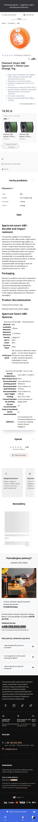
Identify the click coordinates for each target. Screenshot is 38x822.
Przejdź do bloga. (10, 607)
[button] (19, 180)
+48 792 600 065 (14, 626)
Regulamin (25, 783)
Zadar (4, 23)
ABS (18, 23)
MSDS (26, 309)
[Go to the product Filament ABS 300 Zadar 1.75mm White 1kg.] (17, 523)
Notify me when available (11, 146)
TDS (21, 305)
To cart (27, 543)
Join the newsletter (14, 780)
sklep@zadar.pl (11, 749)
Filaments (11, 23)
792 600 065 (30, 15)
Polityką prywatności (21, 787)
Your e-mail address (10, 777)
